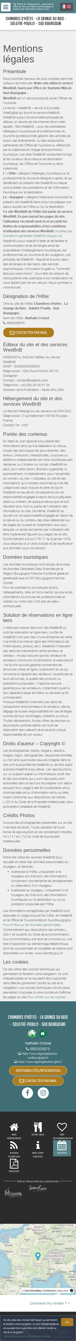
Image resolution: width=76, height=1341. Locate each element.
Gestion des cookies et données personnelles (26, 1336)
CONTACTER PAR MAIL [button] (31, 332)
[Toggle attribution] (71, 1290)
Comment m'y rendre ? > (50, 1303)
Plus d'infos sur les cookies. (47, 997)
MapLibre (63, 1290)
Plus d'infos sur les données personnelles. (32, 925)
